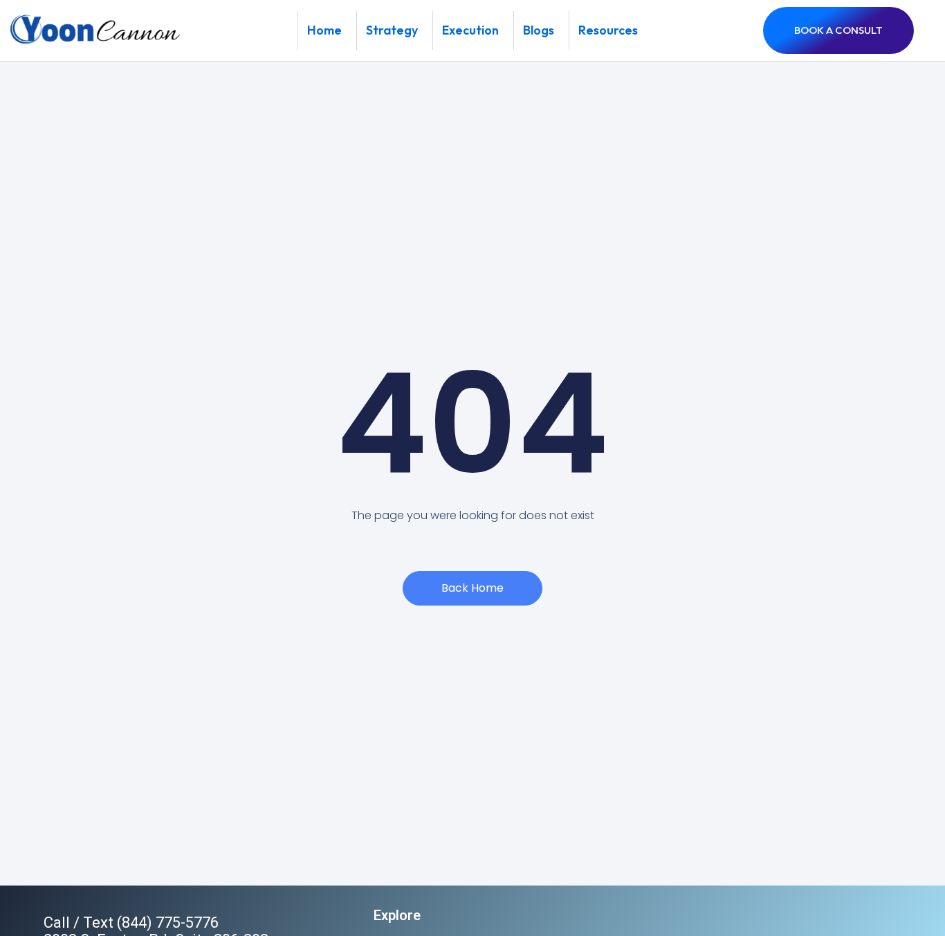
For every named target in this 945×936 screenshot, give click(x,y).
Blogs (538, 30)
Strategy (392, 30)
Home (324, 30)
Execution (470, 30)
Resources (608, 30)
